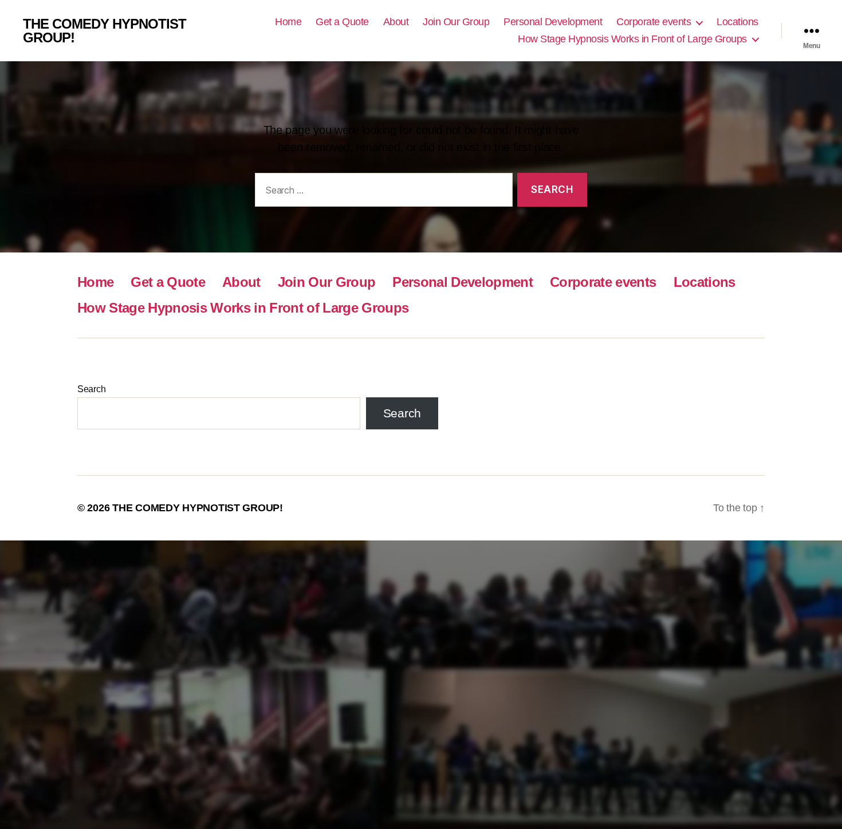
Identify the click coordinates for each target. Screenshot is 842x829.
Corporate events (653, 21)
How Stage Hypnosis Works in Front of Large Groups (632, 39)
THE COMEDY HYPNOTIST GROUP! (104, 31)
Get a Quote (342, 21)
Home (288, 21)
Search (91, 389)
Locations (737, 21)
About (396, 21)
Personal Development (552, 21)
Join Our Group (456, 21)
